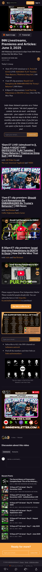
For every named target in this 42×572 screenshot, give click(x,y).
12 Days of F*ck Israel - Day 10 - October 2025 (24, 504)
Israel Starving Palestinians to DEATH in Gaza (20, 91)
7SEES (30, 163)
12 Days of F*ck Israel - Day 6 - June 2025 (25, 534)
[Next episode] (7, 29)
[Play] (2, 29)
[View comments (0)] (16, 569)
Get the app (29, 566)
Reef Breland (10, 210)
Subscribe (30, 3)
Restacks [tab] (15, 452)
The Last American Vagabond (13, 163)
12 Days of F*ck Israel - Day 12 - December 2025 (21, 488)
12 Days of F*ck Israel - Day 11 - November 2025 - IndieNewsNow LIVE (24, 496)
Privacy (22, 562)
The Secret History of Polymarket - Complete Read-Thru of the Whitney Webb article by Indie (23, 480)
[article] (21, 481)
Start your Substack (17, 566)
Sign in (37, 3)
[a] (21, 18)
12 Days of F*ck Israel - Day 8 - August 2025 (24, 519)
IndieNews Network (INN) (9, 58)
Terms (26, 562)
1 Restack (19, 437)
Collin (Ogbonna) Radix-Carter (13, 213)
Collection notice (34, 562)
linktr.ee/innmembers (13, 353)
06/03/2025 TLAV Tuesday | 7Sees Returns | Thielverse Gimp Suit (21, 73)
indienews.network (12, 347)
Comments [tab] (6, 452)
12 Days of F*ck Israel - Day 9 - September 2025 (21, 512)
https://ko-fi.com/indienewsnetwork (14, 299)
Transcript (26, 35)
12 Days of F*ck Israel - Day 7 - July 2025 (25, 526)
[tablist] (10, 452)
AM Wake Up (11, 160)
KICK (7, 71)
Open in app (10, 35)
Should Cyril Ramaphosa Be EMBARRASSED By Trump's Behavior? (22, 84)
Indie (8, 257)
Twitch (32, 69)
